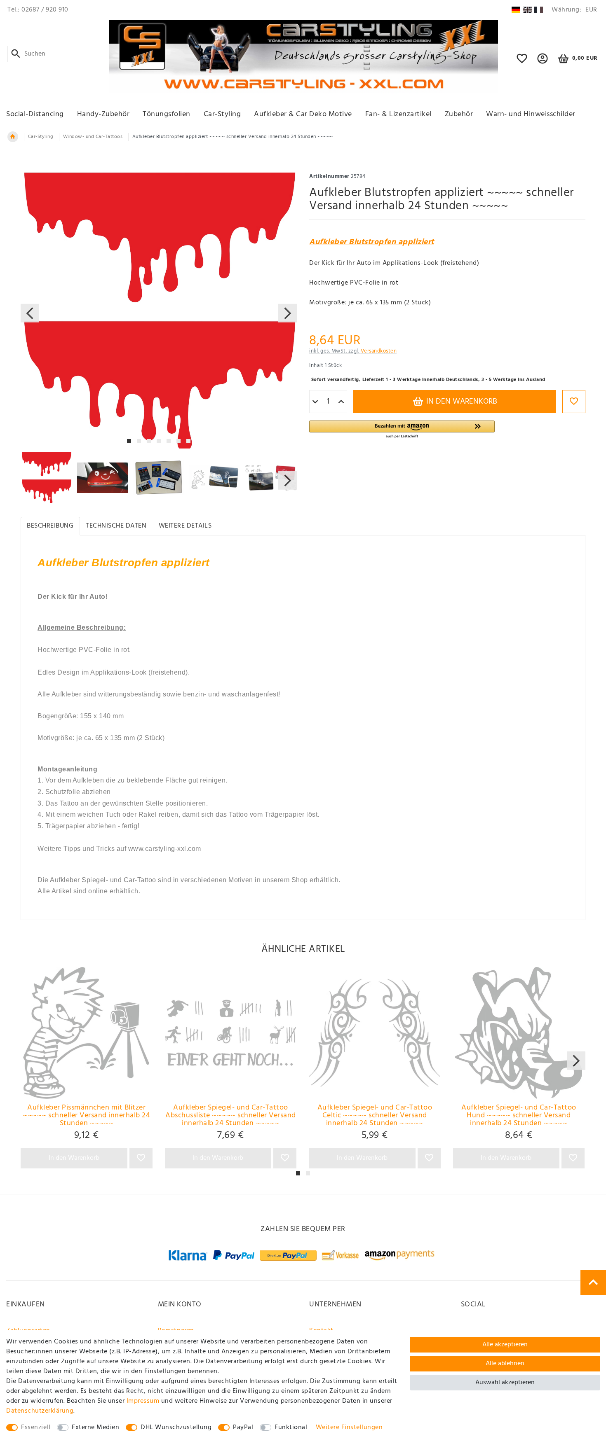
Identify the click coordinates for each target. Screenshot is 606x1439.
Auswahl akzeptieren (505, 1382)
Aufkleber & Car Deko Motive (303, 114)
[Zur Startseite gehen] (12, 136)
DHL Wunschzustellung (176, 1427)
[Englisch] (527, 10)
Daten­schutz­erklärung (39, 1411)
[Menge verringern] (315, 401)
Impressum (143, 1401)
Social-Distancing (35, 114)
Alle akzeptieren (505, 1344)
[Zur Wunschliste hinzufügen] (573, 401)
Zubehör (459, 114)
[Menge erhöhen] (341, 401)
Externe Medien (95, 1427)
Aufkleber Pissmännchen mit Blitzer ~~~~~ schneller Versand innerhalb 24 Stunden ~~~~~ (86, 1116)
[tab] (50, 526)
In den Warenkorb (460, 401)
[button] (542, 62)
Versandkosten (379, 351)
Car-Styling (222, 114)
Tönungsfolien (166, 114)
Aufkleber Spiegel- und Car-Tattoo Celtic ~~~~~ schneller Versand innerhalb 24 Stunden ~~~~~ (374, 1116)
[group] (87, 1033)
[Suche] (16, 54)
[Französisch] (538, 10)
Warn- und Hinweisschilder (530, 114)
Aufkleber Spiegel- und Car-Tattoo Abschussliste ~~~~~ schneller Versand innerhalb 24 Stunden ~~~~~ (230, 1116)
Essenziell (35, 1427)
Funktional (291, 1427)
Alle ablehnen (505, 1363)
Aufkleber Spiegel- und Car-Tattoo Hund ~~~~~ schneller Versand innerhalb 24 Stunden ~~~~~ (518, 1116)
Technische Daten (116, 526)
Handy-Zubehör (103, 114)
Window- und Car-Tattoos (93, 137)
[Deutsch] (516, 10)
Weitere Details (185, 526)
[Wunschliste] (522, 62)
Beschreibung (50, 526)
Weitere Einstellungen (349, 1427)
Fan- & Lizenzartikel (398, 114)
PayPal (243, 1427)
